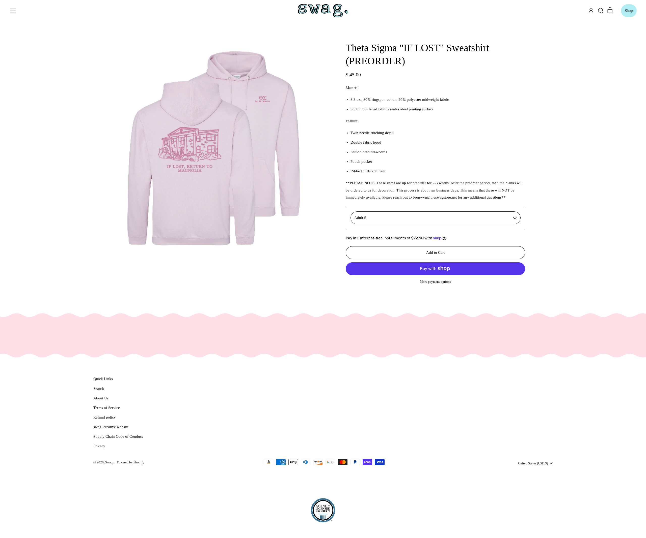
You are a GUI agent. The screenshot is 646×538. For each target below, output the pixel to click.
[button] (600, 10)
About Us (101, 398)
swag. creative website (111, 427)
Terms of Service (106, 408)
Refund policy (104, 417)
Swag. (109, 462)
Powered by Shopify (130, 462)
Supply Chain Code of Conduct (118, 436)
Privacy (99, 446)
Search (98, 389)
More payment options (435, 281)
